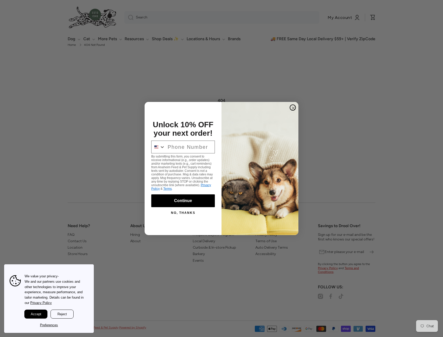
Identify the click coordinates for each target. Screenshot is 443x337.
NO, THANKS (183, 213)
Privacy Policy (41, 303)
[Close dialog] (293, 107)
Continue (183, 200)
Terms (167, 189)
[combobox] (158, 147)
